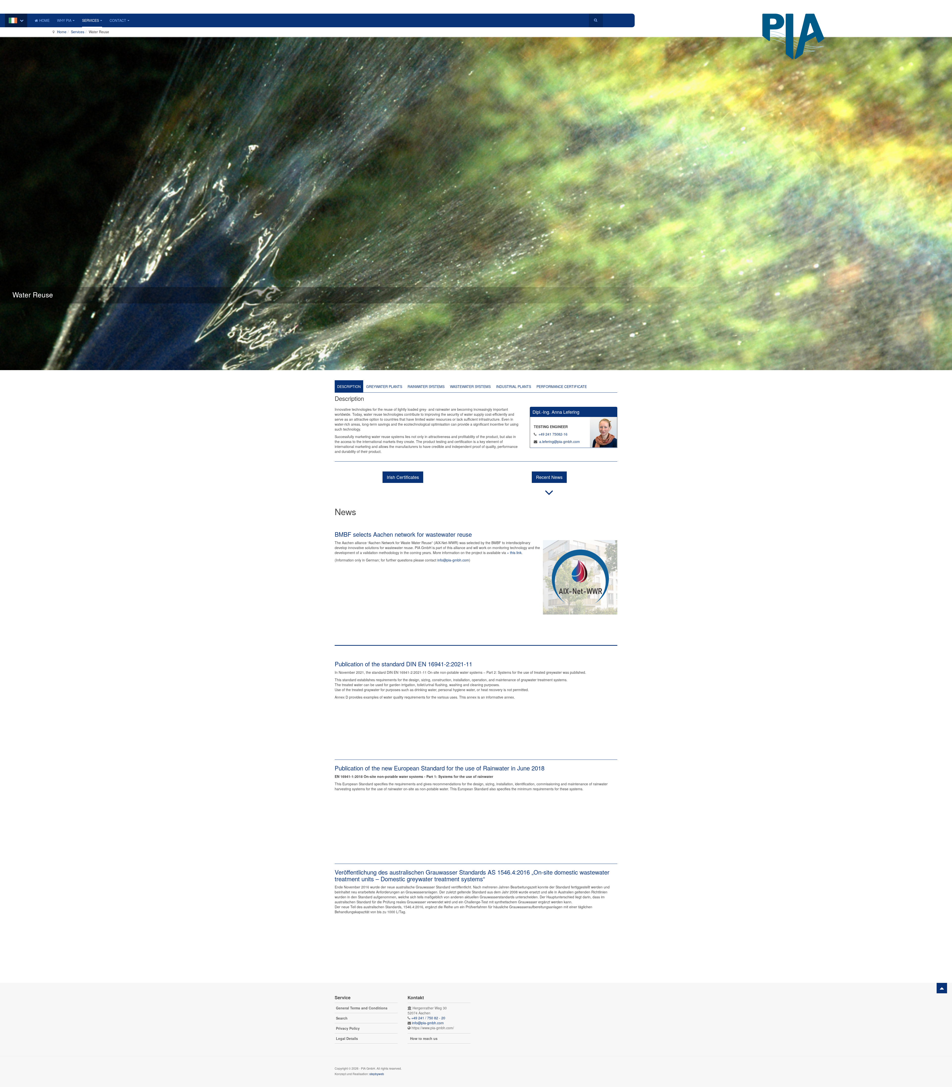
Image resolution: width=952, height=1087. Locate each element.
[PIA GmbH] (793, 20)
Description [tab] (349, 386)
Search (342, 1018)
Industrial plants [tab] (513, 386)
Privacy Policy (348, 1028)
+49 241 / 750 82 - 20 (428, 1017)
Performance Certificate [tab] (561, 386)
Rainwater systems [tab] (426, 386)
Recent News (549, 477)
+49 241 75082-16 (552, 434)
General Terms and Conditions (361, 1007)
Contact (118, 20)
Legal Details (347, 1038)
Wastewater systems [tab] (470, 386)
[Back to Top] (942, 988)
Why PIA (64, 20)
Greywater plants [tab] (384, 386)
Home (44, 20)
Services (90, 20)
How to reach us (424, 1038)
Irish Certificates (403, 477)
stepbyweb (376, 1074)
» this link (514, 552)
